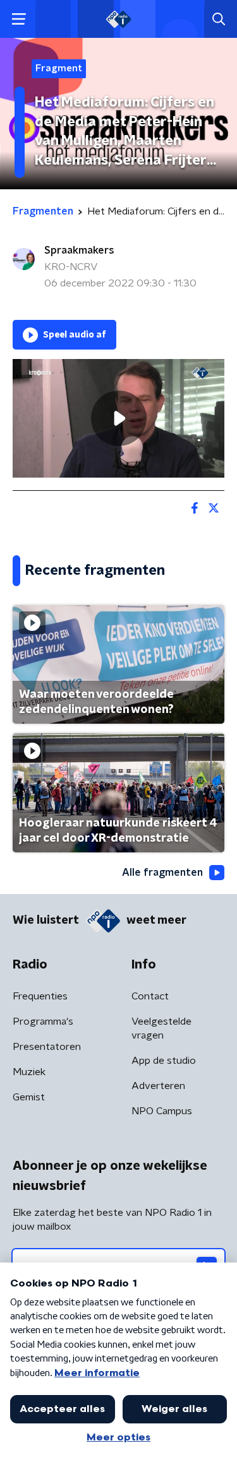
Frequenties (40, 996)
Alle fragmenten (162, 873)
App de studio (163, 1061)
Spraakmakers (79, 250)
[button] (18, 19)
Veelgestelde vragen (161, 1028)
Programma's (43, 1021)
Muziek (29, 1072)
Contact (150, 996)
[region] (118, 418)
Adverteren (158, 1086)
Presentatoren (47, 1047)
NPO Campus (161, 1111)
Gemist (29, 1097)
